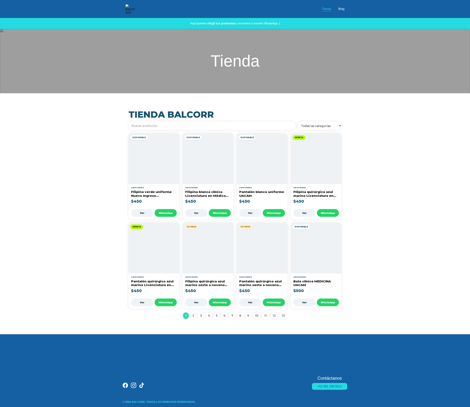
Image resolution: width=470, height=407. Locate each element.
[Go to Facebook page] (125, 385)
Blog (341, 8)
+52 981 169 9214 (329, 386)
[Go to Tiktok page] (141, 385)
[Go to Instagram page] (133, 385)
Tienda (326, 8)
